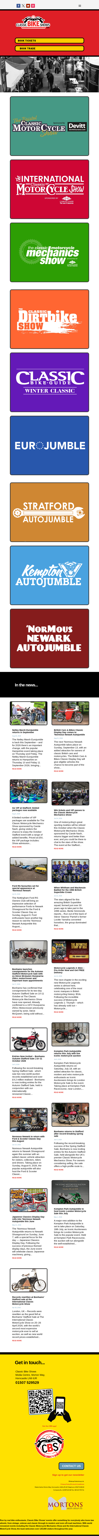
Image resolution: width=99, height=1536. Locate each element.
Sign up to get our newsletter (68, 1475)
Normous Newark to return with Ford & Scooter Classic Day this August (28, 1138)
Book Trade (27, 48)
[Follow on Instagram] (33, 6)
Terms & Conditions (77, 1484)
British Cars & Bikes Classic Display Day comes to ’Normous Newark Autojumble (69, 732)
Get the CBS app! (49, 1426)
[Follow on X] (23, 6)
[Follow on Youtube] (28, 6)
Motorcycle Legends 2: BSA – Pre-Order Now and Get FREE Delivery (69, 970)
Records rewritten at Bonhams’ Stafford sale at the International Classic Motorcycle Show (28, 1300)
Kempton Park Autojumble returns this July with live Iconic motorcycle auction (67, 1053)
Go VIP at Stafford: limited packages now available (25, 809)
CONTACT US (71, 1466)
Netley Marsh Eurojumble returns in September (25, 731)
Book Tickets (27, 40)
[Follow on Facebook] (18, 6)
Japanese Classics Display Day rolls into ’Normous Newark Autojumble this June (28, 1219)
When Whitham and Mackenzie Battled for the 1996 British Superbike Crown (70, 889)
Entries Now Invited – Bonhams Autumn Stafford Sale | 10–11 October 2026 (28, 1058)
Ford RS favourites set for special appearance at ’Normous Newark (25, 888)
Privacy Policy (65, 1484)
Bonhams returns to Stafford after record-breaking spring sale (69, 1133)
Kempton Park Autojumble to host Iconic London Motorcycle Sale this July (70, 1211)
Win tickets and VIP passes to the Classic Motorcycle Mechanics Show (69, 812)
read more (17, 769)
